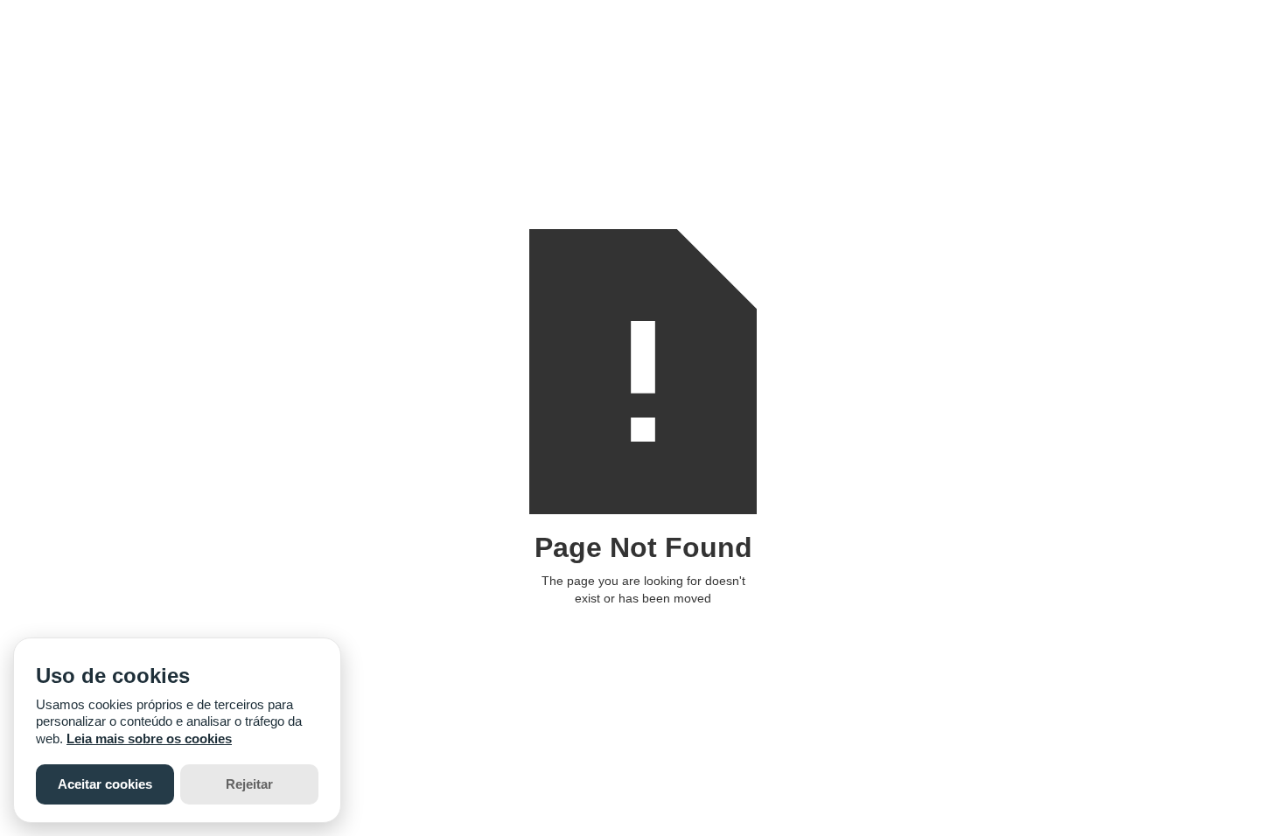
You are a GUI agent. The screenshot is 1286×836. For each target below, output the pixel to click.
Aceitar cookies (105, 784)
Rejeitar (249, 784)
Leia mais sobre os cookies (149, 738)
